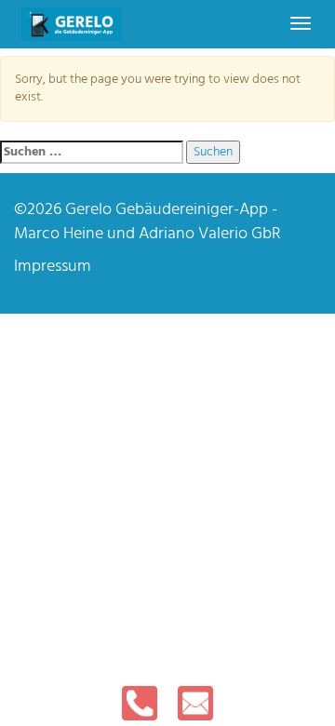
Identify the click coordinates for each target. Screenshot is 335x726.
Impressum (52, 266)
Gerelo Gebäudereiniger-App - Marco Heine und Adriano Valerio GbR (147, 222)
